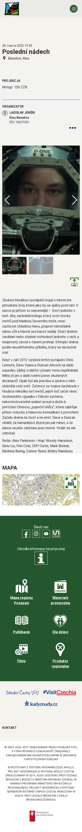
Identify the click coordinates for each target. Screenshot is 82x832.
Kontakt (9, 727)
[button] (75, 200)
